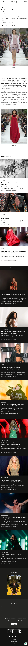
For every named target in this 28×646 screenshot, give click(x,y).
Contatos (14, 639)
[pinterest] (6, 26)
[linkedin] (8, 26)
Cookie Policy (14, 643)
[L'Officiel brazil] (14, 2)
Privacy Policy (21, 620)
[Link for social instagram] (15, 636)
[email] (2, 26)
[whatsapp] (13, 26)
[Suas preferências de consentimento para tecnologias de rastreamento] (25, 643)
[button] (25, 127)
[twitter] (11, 26)
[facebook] (4, 26)
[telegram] (15, 26)
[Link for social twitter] (9, 636)
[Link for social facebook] (12, 636)
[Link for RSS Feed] (18, 636)
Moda (3, 7)
